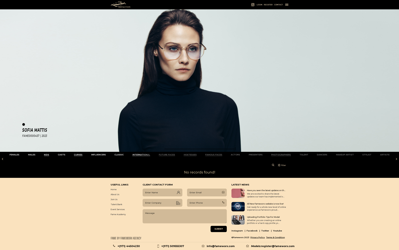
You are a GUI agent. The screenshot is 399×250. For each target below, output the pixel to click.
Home (114, 189)
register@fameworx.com (278, 246)
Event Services (118, 209)
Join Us (114, 199)
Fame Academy (118, 214)
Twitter (266, 230)
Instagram (238, 230)
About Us (115, 194)
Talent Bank (116, 204)
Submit (218, 229)
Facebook (253, 230)
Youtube (277, 230)
